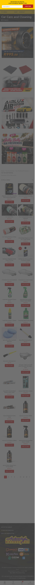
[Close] (33, 2)
